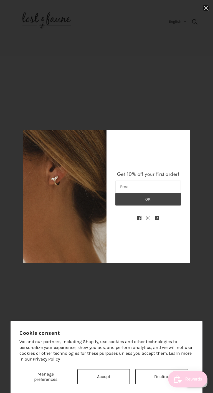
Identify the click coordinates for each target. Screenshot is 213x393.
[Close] (206, 7)
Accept (103, 376)
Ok (148, 199)
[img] (139, 217)
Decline (161, 376)
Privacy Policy (46, 359)
